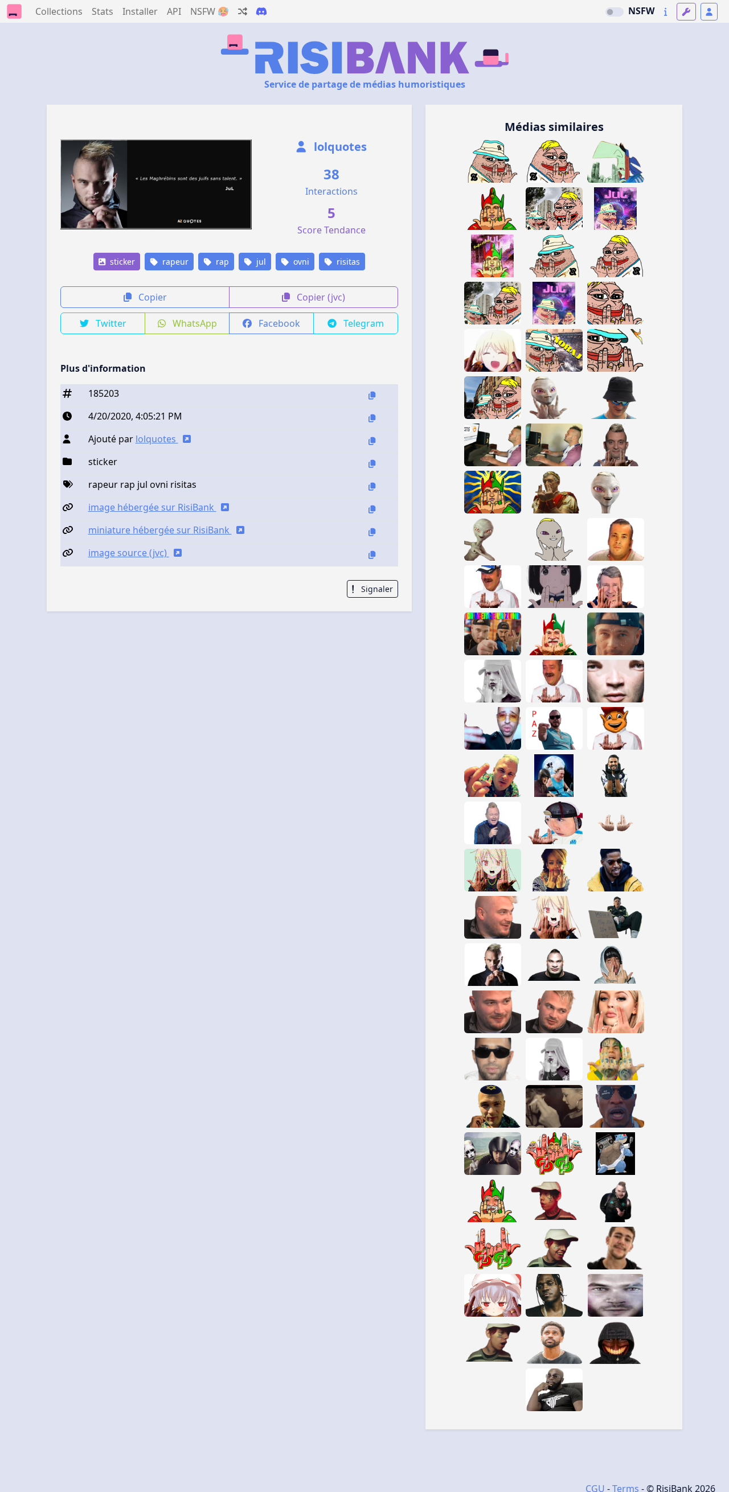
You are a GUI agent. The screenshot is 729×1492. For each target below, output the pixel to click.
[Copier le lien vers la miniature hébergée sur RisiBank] (371, 532)
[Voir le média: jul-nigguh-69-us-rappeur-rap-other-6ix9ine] (615, 1059)
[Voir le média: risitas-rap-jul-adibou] (615, 728)
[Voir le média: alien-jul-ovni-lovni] (554, 397)
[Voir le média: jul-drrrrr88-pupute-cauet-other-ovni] (492, 823)
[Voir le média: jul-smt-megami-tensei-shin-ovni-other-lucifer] (492, 1153)
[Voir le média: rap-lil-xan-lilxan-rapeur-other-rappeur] (554, 1248)
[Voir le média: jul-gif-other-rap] (615, 634)
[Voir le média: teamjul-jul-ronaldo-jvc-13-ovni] (554, 964)
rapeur (174, 261)
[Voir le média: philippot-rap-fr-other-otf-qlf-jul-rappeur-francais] (615, 445)
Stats (102, 11)
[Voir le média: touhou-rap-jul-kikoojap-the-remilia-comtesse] (492, 1295)
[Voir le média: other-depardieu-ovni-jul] (554, 775)
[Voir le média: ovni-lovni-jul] (492, 539)
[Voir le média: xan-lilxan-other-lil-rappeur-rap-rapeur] (554, 1200)
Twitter (109, 323)
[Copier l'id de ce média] (371, 395)
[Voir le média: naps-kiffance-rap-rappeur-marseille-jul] (492, 728)
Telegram (362, 323)
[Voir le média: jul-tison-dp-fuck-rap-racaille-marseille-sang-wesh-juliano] (492, 1248)
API (174, 11)
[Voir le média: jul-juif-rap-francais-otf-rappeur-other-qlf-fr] (492, 1106)
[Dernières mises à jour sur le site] (665, 11)
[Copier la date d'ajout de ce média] (371, 418)
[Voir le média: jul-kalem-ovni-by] (554, 539)
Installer (140, 11)
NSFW (641, 11)
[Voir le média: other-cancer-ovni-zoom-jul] (615, 681)
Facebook (278, 323)
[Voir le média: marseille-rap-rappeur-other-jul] (554, 1011)
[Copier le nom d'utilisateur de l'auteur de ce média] (371, 441)
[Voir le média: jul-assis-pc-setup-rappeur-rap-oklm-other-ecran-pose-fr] (554, 445)
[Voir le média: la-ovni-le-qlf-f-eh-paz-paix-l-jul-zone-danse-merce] (492, 634)
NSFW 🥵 (209, 11)
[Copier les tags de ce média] (371, 486)
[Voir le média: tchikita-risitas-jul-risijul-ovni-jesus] (615, 539)
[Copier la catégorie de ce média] (371, 463)
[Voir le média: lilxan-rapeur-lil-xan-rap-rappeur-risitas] (492, 1342)
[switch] (614, 12)
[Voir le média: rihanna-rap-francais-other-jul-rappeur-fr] (554, 870)
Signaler (376, 588)
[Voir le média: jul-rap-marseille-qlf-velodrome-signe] (615, 1200)
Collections (59, 11)
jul (260, 261)
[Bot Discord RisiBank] (261, 11)
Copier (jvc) (319, 297)
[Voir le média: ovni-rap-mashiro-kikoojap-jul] (492, 350)
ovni (300, 261)
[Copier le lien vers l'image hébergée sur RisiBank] (371, 509)
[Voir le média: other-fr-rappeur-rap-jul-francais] (492, 775)
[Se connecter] (709, 11)
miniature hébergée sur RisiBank (160, 530)
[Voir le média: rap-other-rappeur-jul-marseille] (492, 917)
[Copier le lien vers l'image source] (371, 555)
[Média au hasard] (243, 11)
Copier (151, 297)
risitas (347, 261)
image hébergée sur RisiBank (152, 507)
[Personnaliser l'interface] (686, 11)
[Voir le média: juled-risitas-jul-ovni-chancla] (615, 1295)
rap (221, 261)
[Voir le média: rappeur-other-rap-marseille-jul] (492, 1011)
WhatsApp (193, 323)
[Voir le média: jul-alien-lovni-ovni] (615, 492)
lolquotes (339, 146)
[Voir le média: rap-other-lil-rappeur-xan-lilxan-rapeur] (615, 964)
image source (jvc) (128, 552)
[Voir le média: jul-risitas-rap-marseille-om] (615, 823)
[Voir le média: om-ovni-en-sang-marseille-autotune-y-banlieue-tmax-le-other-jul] (492, 964)
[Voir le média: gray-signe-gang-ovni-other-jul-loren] (615, 1011)
